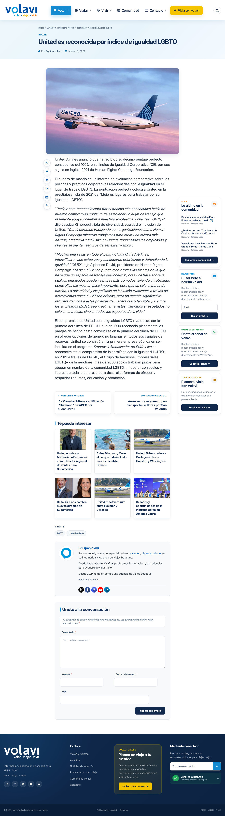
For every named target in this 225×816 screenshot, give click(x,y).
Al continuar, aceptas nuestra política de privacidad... (113, 87)
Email (87, 71)
